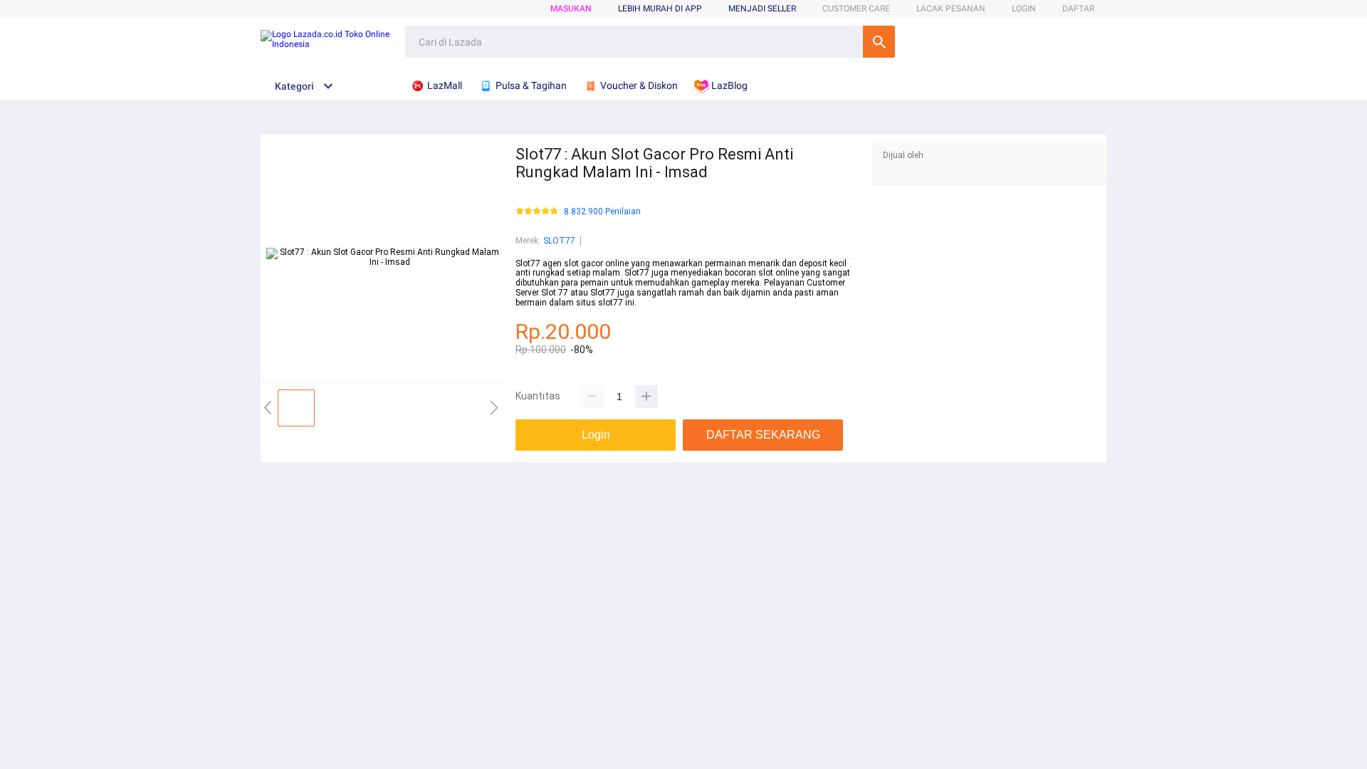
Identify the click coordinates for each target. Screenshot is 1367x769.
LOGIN (1024, 9)
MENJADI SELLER (762, 9)
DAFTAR (1078, 9)
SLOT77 (559, 241)
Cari (879, 42)
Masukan (571, 9)
